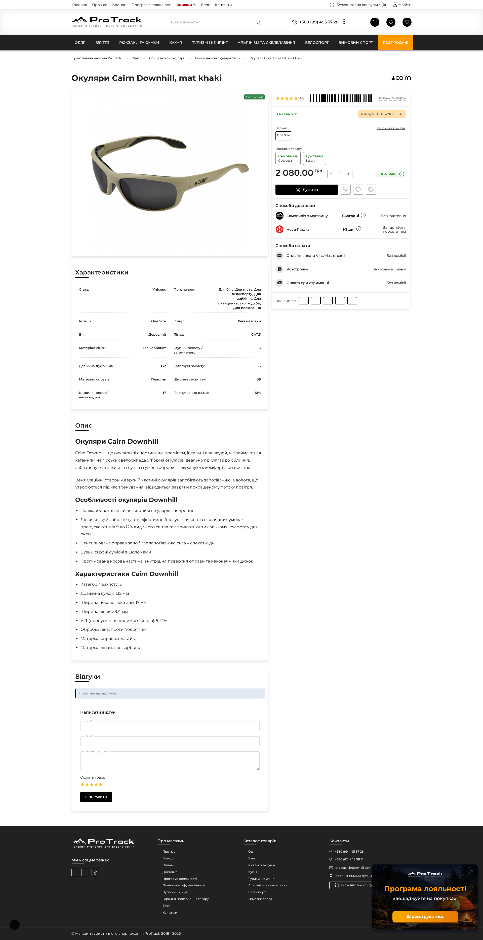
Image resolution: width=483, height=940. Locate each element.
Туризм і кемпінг (261, 879)
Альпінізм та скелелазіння (268, 885)
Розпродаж (395, 42)
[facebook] (85, 872)
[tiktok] (95, 872)
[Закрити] (471, 870)
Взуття (253, 858)
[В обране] (358, 190)
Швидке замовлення (346, 190)
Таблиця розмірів (391, 128)
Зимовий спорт (260, 899)
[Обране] (391, 22)
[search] (258, 22)
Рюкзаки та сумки (262, 865)
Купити (310, 189)
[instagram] (75, 872)
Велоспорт (257, 892)
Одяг (252, 851)
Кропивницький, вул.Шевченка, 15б (363, 876)
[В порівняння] (371, 190)
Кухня (252, 872)
